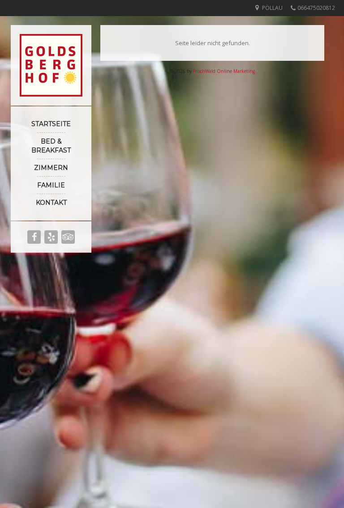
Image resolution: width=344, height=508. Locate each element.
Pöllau (272, 8)
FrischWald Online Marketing (224, 71)
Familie (51, 185)
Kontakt (51, 203)
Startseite (51, 124)
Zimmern (51, 168)
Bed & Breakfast (51, 145)
